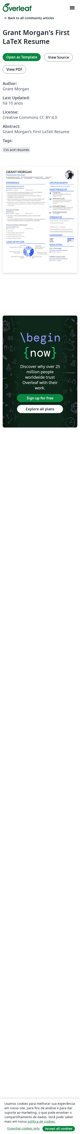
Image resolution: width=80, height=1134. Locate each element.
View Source (58, 57)
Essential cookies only (23, 1128)
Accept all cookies (58, 1128)
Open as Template (21, 57)
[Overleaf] (17, 7)
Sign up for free (40, 398)
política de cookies (41, 1121)
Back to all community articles (29, 18)
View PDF (14, 69)
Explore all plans (40, 409)
